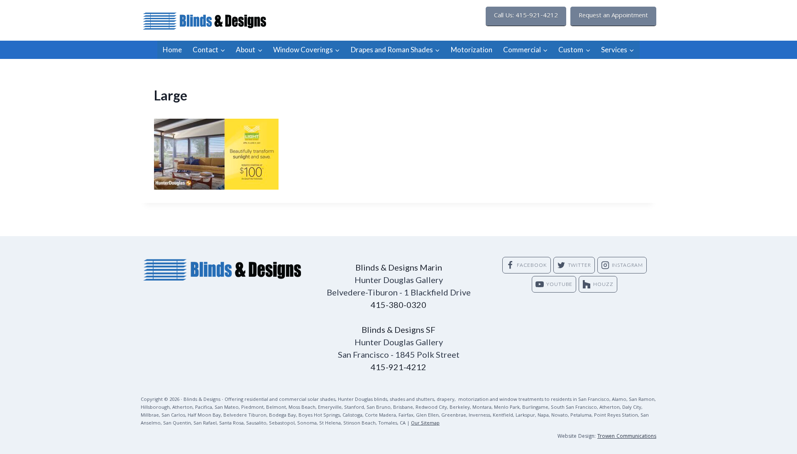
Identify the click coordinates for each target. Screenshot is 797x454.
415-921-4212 (398, 367)
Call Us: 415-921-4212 (526, 16)
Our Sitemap (425, 423)
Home (172, 49)
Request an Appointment (613, 16)
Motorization (471, 49)
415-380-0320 (398, 305)
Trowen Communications (626, 436)
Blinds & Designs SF (398, 329)
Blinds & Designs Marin (398, 267)
